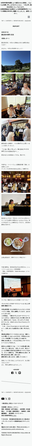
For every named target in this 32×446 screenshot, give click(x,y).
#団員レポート (5, 38)
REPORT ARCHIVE (18, 20)
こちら (14, 415)
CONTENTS (9, 20)
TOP (2, 20)
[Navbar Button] (29, 17)
